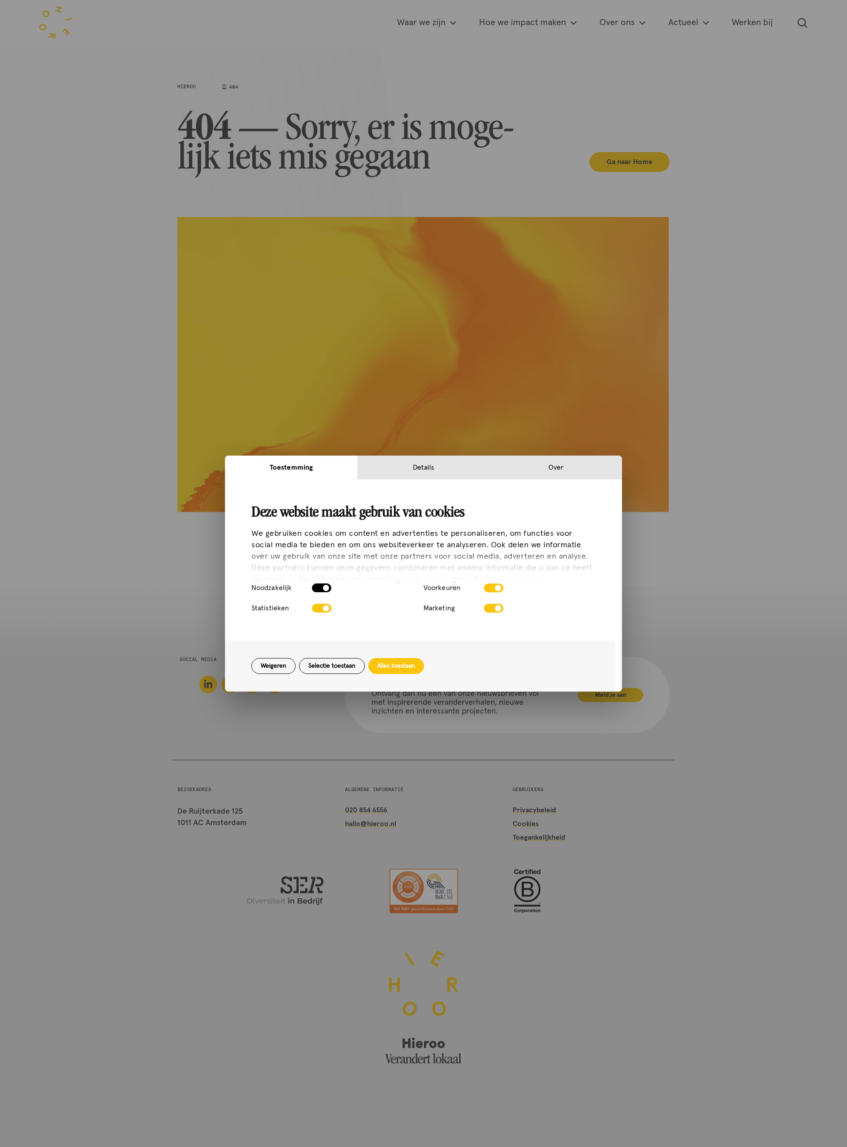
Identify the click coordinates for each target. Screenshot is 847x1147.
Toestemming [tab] (291, 467)
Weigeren (273, 666)
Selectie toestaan (332, 666)
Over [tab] (555, 467)
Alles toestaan (396, 666)
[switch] (493, 587)
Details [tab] (424, 467)
